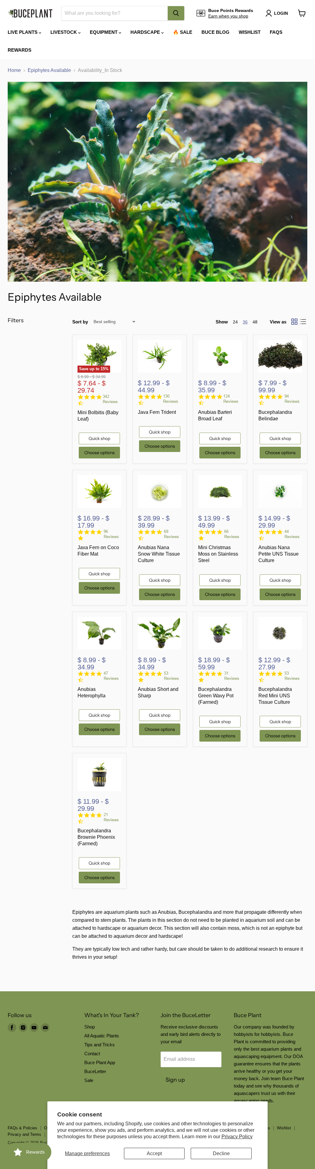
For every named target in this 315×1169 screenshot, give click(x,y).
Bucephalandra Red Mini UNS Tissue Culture (275, 696)
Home (14, 70)
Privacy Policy (237, 1136)
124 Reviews (230, 399)
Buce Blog (215, 32)
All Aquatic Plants (101, 1035)
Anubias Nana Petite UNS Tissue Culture (278, 554)
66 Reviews (231, 534)
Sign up (175, 1079)
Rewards (19, 50)
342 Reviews (110, 399)
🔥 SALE (182, 32)
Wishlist (250, 32)
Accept (154, 1153)
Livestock (64, 32)
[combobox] (115, 13)
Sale (88, 1080)
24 (235, 321)
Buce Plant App (99, 1062)
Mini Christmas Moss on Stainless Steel (218, 554)
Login (281, 13)
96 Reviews (111, 534)
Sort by (80, 321)
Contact (92, 1053)
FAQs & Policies (22, 1128)
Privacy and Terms (24, 1134)
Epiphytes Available (49, 70)
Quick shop (99, 438)
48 (255, 321)
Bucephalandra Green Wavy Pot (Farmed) (215, 696)
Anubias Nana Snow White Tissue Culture (159, 554)
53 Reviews (171, 676)
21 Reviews (111, 817)
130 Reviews (170, 399)
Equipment (104, 32)
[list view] (303, 321)
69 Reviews (171, 534)
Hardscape (145, 32)
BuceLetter (95, 1071)
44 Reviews (292, 534)
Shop (89, 1026)
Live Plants (23, 32)
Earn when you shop (228, 16)
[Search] (176, 13)
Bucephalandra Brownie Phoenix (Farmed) (96, 837)
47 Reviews (111, 676)
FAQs (276, 32)
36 (245, 321)
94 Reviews (292, 399)
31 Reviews (231, 676)
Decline (221, 1153)
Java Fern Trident (157, 412)
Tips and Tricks (99, 1044)
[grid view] (294, 321)
